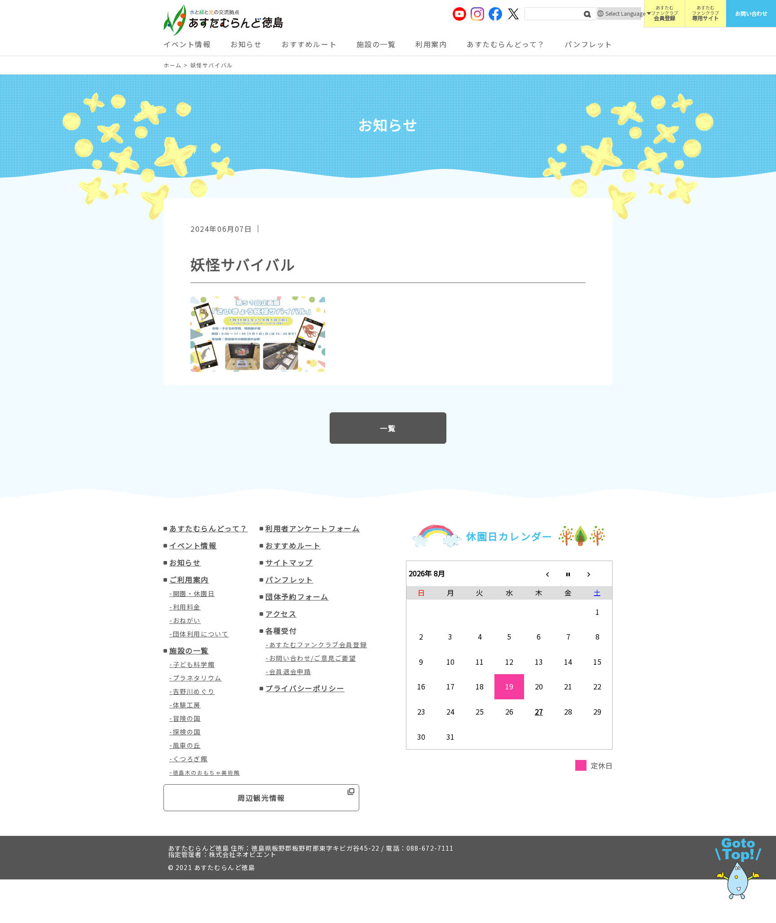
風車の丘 (187, 745)
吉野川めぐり (194, 691)
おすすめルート (309, 44)
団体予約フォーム (297, 596)
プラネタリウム (197, 677)
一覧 (388, 428)
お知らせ (246, 44)
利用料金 (187, 606)
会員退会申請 (290, 671)
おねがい (187, 620)
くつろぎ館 (190, 758)
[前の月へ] (539, 573)
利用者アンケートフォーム (312, 528)
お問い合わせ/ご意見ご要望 (312, 658)
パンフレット (588, 44)
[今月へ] (568, 573)
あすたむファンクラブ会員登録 (318, 644)
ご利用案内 (189, 579)
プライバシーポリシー (304, 688)
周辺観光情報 (261, 797)
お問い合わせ (751, 13)
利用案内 (431, 44)
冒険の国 (187, 718)
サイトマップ (289, 562)
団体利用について (201, 633)
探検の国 (187, 731)
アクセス (280, 613)
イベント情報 (187, 44)
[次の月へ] (598, 573)
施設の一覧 (376, 44)
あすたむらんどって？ (506, 44)
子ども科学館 (194, 664)
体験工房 (187, 704)
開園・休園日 (194, 593)
